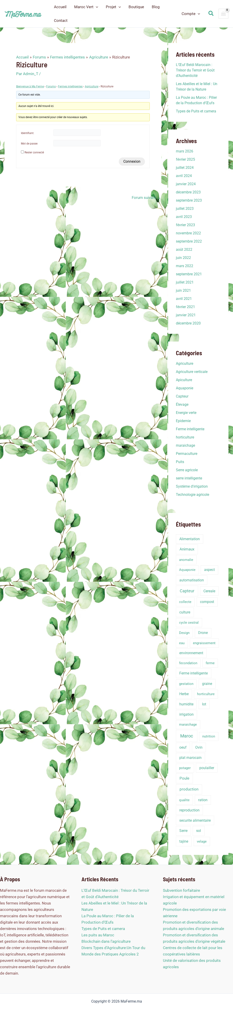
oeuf (183, 747)
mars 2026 (184, 151)
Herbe (184, 694)
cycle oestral (189, 623)
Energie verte (186, 412)
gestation (186, 684)
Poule (184, 778)
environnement (191, 653)
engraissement (204, 643)
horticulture (185, 437)
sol (198, 830)
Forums (51, 86)
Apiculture (184, 380)
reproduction (189, 810)
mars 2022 (184, 266)
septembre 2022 (189, 241)
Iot (204, 704)
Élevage (182, 404)
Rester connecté (34, 152)
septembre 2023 (189, 200)
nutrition (208, 736)
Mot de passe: (29, 143)
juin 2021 (183, 290)
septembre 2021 (189, 274)
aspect (209, 570)
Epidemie (183, 421)
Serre (183, 830)
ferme (210, 663)
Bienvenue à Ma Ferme (30, 86)
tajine (183, 841)
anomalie (186, 560)
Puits (180, 462)
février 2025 (185, 159)
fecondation (188, 663)
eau (182, 643)
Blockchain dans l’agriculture (106, 941)
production (189, 789)
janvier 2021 (186, 315)
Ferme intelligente (190, 429)
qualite (184, 800)
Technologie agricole (192, 494)
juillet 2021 (185, 282)
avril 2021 (184, 298)
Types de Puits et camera (196, 111)
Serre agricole (187, 470)
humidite (186, 704)
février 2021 (185, 307)
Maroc (186, 736)
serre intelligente (189, 478)
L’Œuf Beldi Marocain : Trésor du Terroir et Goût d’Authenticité (195, 70)
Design (184, 633)
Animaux (187, 549)
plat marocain (190, 757)
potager (185, 768)
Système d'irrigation (192, 486)
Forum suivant (146, 198)
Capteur (182, 396)
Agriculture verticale (192, 372)
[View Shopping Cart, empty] (223, 13)
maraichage (185, 445)
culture (184, 612)
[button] (96, 7)
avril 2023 (184, 217)
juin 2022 (183, 258)
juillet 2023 (185, 208)
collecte (185, 602)
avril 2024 (184, 176)
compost (207, 602)
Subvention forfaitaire (181, 890)
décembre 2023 (188, 192)
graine (207, 684)
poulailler (206, 768)
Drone (203, 633)
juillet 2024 (185, 167)
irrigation (186, 714)
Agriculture (91, 86)
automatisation (191, 580)
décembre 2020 (188, 323)
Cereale (209, 591)
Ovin (199, 747)
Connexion (131, 161)
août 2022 (184, 249)
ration (203, 800)
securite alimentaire (195, 820)
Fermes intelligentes (70, 86)
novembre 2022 (188, 233)
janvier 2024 (186, 184)
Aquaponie (184, 388)
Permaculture (186, 453)
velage (202, 841)
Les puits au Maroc (97, 935)
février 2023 (185, 225)
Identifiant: (27, 133)
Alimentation (189, 539)
